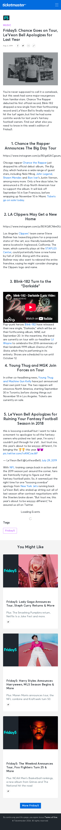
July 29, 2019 (49, 460)
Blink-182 (30, 324)
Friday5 (10, 530)
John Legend (44, 174)
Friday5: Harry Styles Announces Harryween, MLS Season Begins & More (30, 684)
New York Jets (29, 486)
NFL (12, 467)
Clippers (24, 233)
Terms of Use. (51, 817)
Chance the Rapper (35, 162)
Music (7, 25)
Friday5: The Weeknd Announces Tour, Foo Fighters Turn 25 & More (29, 767)
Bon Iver (33, 177)
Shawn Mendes (12, 177)
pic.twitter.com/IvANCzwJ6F (20, 453)
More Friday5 (30, 805)
